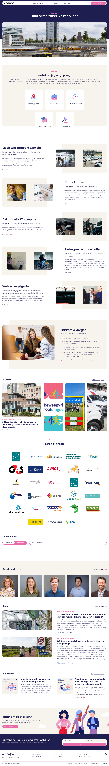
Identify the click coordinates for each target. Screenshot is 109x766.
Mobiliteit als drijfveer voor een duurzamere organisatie (35, 680)
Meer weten (5, 169)
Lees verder (5, 430)
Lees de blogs (99, 606)
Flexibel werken (74, 182)
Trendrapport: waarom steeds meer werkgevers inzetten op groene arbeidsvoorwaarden (90, 681)
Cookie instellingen (94, 763)
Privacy (70, 763)
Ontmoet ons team (98, 569)
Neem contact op (97, 3)
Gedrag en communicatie (82, 249)
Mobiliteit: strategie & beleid (21, 148)
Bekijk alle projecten (98, 380)
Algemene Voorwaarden (81, 763)
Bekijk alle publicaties (97, 674)
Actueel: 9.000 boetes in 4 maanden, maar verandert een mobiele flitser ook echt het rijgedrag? (81, 615)
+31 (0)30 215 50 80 (59, 754)
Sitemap (105, 763)
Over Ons (67, 3)
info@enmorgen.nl (59, 756)
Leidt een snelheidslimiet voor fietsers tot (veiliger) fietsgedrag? (81, 642)
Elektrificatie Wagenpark (19, 219)
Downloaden (24, 695)
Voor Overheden (54, 3)
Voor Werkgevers (38, 3)
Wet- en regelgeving (16, 286)
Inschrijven (83, 744)
